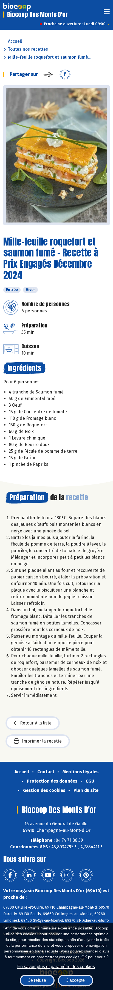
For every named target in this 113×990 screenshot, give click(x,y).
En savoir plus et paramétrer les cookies (56, 966)
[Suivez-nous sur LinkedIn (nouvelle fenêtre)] (29, 875)
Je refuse (37, 980)
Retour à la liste (36, 723)
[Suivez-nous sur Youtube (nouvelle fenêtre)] (48, 875)
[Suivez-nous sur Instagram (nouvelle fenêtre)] (67, 875)
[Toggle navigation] (107, 13)
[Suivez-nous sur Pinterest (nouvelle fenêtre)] (86, 875)
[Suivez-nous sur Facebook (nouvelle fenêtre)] (10, 875)
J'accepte (75, 980)
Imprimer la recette (42, 741)
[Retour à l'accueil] (17, 7)
